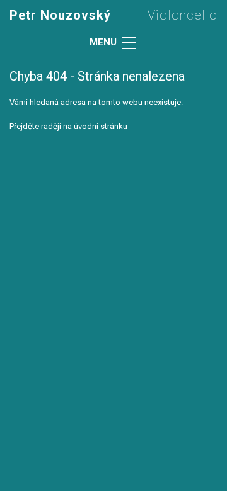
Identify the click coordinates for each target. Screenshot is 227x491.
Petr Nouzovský (60, 15)
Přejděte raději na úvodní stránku (68, 126)
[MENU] (129, 42)
